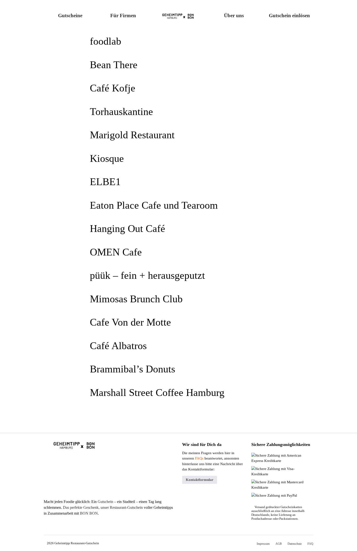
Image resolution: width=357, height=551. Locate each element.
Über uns (234, 15)
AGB (278, 543)
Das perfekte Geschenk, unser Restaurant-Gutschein (103, 507)
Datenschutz (295, 543)
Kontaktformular (199, 480)
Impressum (263, 543)
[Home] (179, 14)
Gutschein (105, 502)
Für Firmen (123, 15)
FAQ (310, 543)
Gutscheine (70, 15)
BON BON (89, 513)
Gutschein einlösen (289, 15)
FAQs (199, 458)
